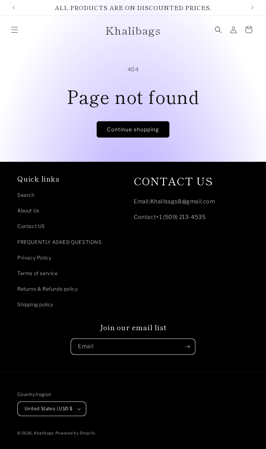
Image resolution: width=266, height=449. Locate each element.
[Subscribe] (187, 346)
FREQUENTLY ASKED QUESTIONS (59, 242)
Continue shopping (133, 129)
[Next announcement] (252, 7)
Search (26, 195)
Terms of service (37, 273)
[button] (14, 29)
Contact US (31, 226)
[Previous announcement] (13, 7)
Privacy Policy (34, 258)
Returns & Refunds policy (47, 289)
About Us (28, 210)
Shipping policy (35, 304)
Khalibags (44, 433)
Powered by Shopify (75, 433)
